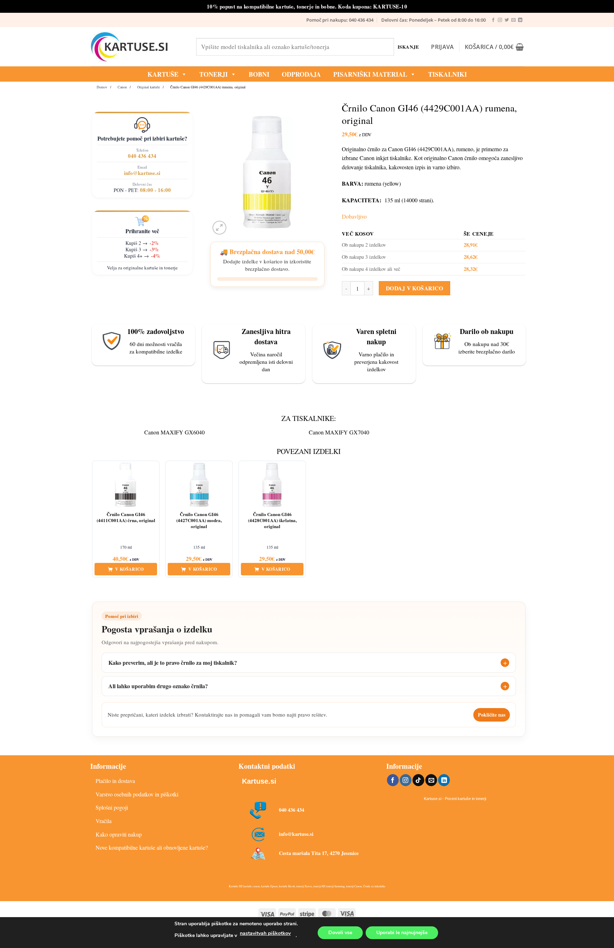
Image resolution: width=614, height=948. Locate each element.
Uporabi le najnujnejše (401, 932)
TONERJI (213, 74)
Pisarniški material (370, 74)
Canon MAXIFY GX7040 (339, 432)
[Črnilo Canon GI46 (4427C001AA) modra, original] (199, 484)
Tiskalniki (447, 74)
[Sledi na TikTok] (418, 780)
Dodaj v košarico (414, 288)
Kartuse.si (259, 781)
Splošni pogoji (112, 807)
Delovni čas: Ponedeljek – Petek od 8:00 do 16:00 (433, 20)
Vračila (104, 820)
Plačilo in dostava (115, 780)
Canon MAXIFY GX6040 (174, 432)
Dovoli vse (340, 932)
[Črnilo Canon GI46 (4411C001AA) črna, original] (125, 484)
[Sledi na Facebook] (493, 20)
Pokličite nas (491, 714)
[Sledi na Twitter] (507, 20)
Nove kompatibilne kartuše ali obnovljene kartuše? (152, 847)
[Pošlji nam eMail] (513, 20)
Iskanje (408, 46)
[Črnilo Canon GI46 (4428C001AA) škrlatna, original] (272, 484)
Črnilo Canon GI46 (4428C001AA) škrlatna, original (272, 520)
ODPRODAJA (301, 74)
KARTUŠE (162, 74)
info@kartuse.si (142, 173)
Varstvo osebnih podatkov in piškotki (137, 794)
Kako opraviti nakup (119, 834)
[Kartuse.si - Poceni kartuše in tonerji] (137, 47)
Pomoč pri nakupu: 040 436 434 (339, 20)
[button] (442, 46)
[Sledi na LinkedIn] (520, 20)
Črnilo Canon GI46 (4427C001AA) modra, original (199, 520)
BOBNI (259, 74)
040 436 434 (142, 156)
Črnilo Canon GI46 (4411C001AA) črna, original (126, 517)
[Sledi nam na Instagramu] (500, 20)
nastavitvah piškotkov (265, 933)
